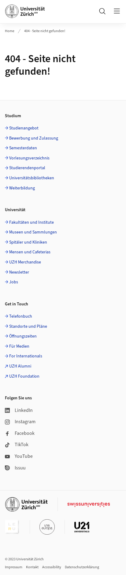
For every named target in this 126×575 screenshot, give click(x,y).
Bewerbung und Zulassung (33, 138)
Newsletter (19, 272)
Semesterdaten (23, 148)
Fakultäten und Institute (31, 222)
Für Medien (19, 346)
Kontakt (32, 567)
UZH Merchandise (25, 262)
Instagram (25, 421)
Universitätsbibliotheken (31, 178)
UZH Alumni (20, 366)
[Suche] (102, 11)
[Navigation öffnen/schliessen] (116, 11)
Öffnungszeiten (23, 336)
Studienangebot (24, 128)
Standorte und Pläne (28, 326)
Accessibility (51, 567)
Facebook (25, 433)
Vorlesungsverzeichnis (29, 158)
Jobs (13, 282)
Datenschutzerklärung (82, 567)
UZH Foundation (24, 376)
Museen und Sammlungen (33, 232)
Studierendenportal (27, 168)
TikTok (21, 444)
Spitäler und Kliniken (28, 242)
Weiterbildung (22, 188)
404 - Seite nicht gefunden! (44, 31)
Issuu (20, 468)
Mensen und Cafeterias (29, 252)
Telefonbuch (20, 316)
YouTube (24, 456)
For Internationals (25, 356)
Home (9, 31)
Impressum (13, 567)
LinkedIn (24, 410)
